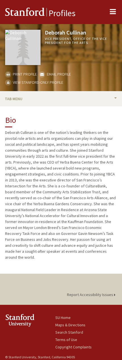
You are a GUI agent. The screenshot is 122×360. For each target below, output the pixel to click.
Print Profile (24, 74)
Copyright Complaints (73, 347)
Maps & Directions (70, 324)
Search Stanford (69, 332)
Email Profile (58, 74)
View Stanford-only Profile (37, 82)
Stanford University (30, 320)
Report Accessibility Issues (90, 294)
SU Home (63, 317)
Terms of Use (66, 339)
